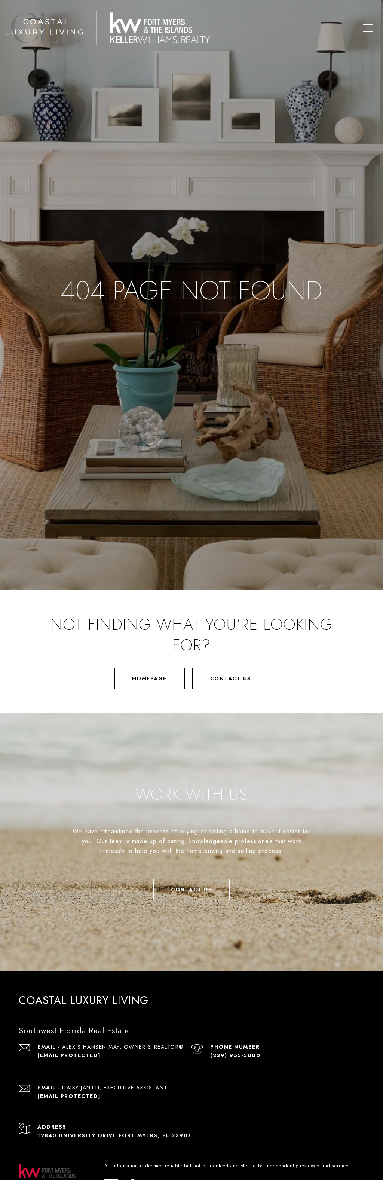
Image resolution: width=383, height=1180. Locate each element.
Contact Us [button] (230, 678)
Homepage (149, 678)
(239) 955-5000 (235, 1055)
